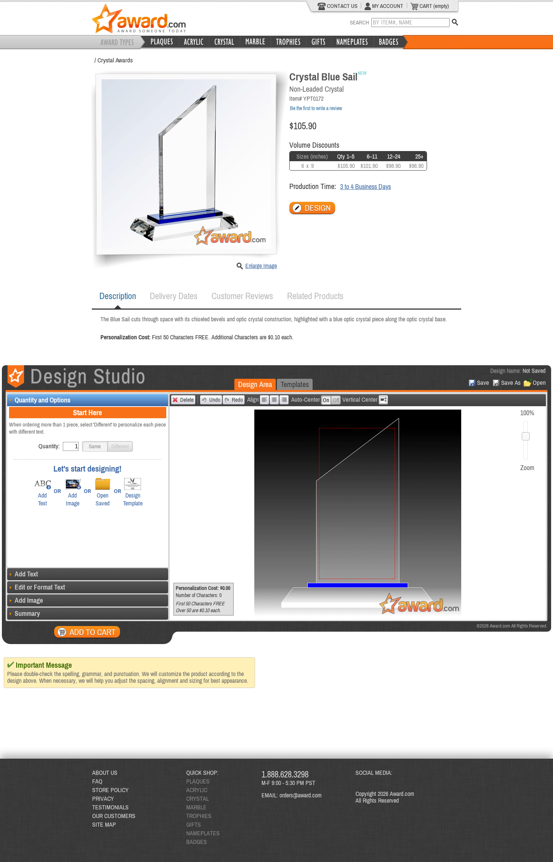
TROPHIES (198, 815)
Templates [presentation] (295, 384)
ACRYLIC (196, 789)
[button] (95, 446)
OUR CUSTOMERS (113, 815)
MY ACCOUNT (387, 6)
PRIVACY (103, 798)
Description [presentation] (117, 296)
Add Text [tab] (26, 574)
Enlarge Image (261, 265)
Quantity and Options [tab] (42, 400)
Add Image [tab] (29, 600)
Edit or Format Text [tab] (40, 587)
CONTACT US (341, 6)
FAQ (97, 781)
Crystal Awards (115, 60)
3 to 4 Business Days (365, 187)
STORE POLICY (110, 789)
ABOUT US (104, 772)
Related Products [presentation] (315, 296)
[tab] (118, 296)
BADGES (196, 841)
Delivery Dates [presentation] (174, 296)
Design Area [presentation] (255, 384)
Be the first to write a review (316, 108)
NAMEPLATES (203, 833)
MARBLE (196, 807)
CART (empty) (433, 6)
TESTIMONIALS (110, 807)
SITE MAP (104, 824)
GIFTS (193, 824)
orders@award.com (301, 795)
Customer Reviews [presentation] (242, 296)
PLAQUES (198, 781)
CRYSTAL (197, 798)
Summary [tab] (27, 613)
